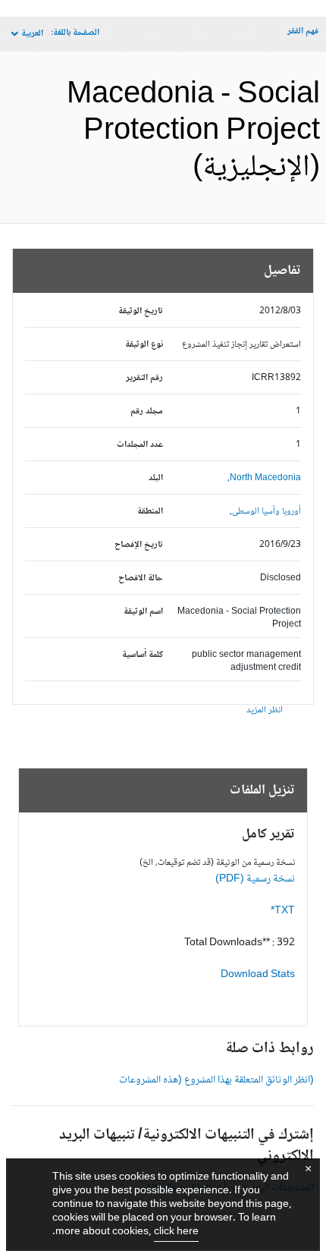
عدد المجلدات (140, 444)
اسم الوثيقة (143, 611)
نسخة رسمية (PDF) (255, 879)
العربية (32, 34)
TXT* (283, 911)
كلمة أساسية (142, 655)
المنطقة (150, 511)
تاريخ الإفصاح (138, 545)
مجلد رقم (146, 411)
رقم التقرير (144, 378)
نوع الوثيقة (144, 344)
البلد (156, 478)
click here (176, 1232)
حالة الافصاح (140, 578)
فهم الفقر (302, 31)
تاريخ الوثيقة (140, 311)
